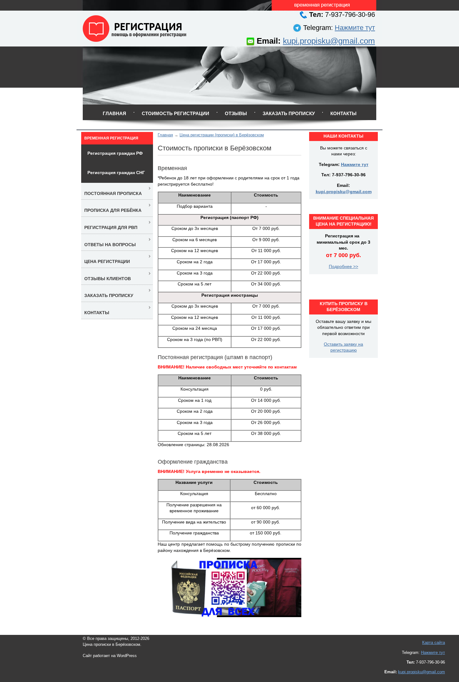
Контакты (343, 113)
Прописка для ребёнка (112, 210)
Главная (114, 113)
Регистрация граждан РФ (115, 153)
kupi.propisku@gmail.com (329, 41)
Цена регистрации (107, 261)
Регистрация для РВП (110, 227)
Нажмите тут (355, 28)
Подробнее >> (343, 266)
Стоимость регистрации (175, 113)
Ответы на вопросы (110, 244)
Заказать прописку (289, 113)
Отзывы (236, 113)
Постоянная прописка (113, 193)
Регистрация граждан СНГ (116, 172)
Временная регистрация (111, 138)
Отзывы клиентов (107, 278)
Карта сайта (433, 642)
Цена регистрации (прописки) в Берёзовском (222, 135)
